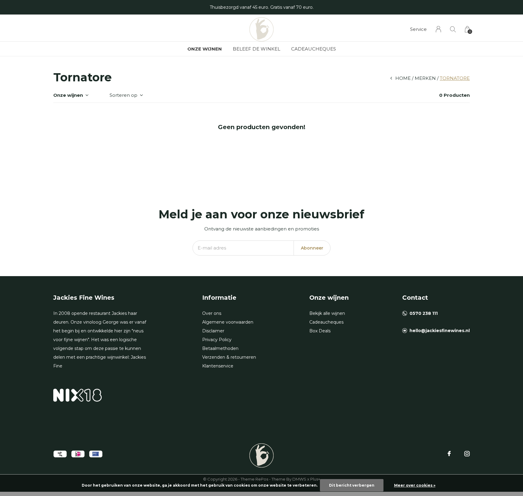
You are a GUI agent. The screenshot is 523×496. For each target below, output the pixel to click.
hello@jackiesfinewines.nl (440, 330)
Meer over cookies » (415, 485)
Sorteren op (123, 95)
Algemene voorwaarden (227, 322)
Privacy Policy (217, 339)
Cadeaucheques (313, 49)
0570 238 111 (424, 313)
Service (418, 29)
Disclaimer (213, 331)
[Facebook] (449, 453)
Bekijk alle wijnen (327, 313)
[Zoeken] (453, 29)
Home (403, 78)
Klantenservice (217, 366)
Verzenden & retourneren (229, 357)
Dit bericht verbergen (351, 485)
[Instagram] (467, 453)
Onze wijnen (204, 49)
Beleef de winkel (256, 49)
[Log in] (438, 29)
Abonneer (312, 248)
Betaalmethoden (220, 348)
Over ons (211, 313)
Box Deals (320, 331)
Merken (425, 78)
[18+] (77, 395)
